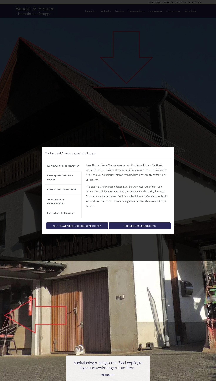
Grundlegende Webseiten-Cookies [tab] (60, 177)
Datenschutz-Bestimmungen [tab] (61, 213)
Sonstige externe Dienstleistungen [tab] (55, 201)
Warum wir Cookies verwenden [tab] (63, 165)
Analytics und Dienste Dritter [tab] (62, 189)
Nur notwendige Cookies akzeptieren (77, 225)
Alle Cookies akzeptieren (140, 225)
